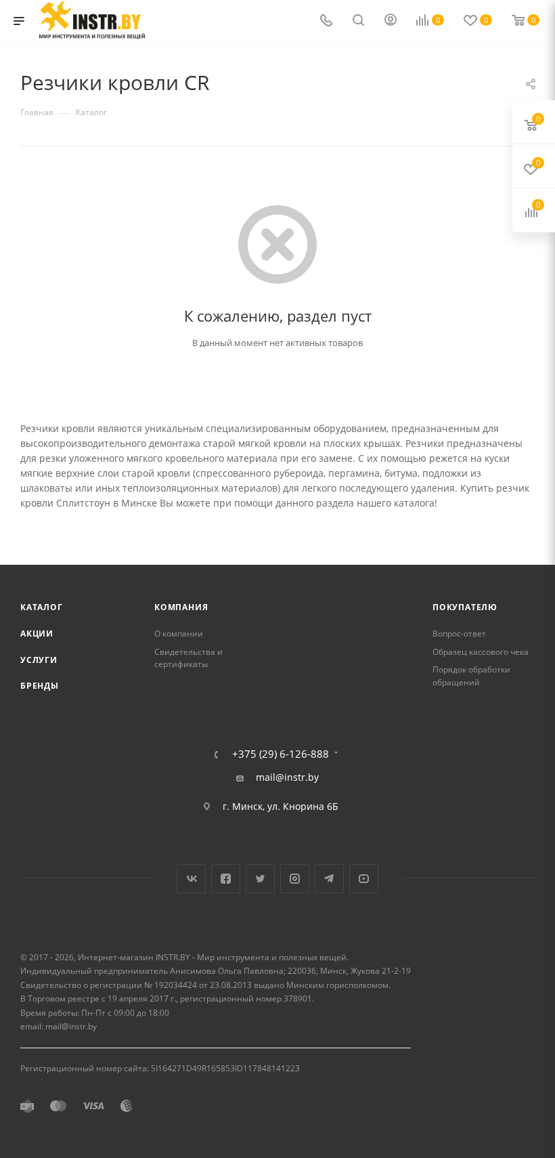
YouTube (363, 878)
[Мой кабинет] (390, 21)
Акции (36, 633)
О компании (178, 633)
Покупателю (464, 607)
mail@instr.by (287, 777)
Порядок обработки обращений (471, 676)
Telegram (329, 878)
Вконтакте (191, 878)
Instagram (294, 878)
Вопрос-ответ (459, 633)
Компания (181, 607)
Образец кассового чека (480, 652)
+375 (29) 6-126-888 (280, 754)
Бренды (39, 685)
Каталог (41, 607)
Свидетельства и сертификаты (188, 658)
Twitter (260, 878)
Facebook (225, 878)
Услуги (39, 660)
